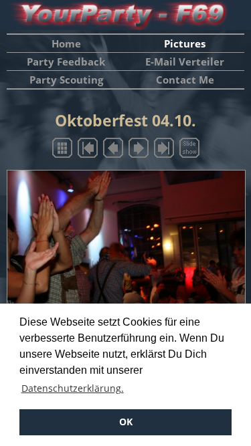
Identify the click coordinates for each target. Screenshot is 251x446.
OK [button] (126, 421)
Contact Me (185, 79)
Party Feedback (66, 61)
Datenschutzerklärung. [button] (72, 388)
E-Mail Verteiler (184, 61)
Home (66, 43)
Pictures (184, 43)
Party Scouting (66, 79)
